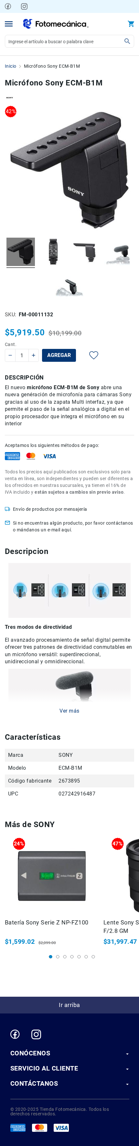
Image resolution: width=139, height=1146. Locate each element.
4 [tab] (72, 956)
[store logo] (55, 24)
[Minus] (10, 355)
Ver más (69, 711)
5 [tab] (79, 956)
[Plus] (33, 355)
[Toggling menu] (9, 23)
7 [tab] (93, 956)
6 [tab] (86, 956)
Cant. (10, 344)
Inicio (10, 66)
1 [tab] (50, 956)
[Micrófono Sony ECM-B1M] (20, 253)
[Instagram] (24, 6)
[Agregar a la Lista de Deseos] (89, 355)
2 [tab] (57, 956)
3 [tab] (65, 956)
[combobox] (69, 41)
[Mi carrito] (131, 24)
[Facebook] (8, 6)
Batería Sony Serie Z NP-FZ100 (47, 922)
